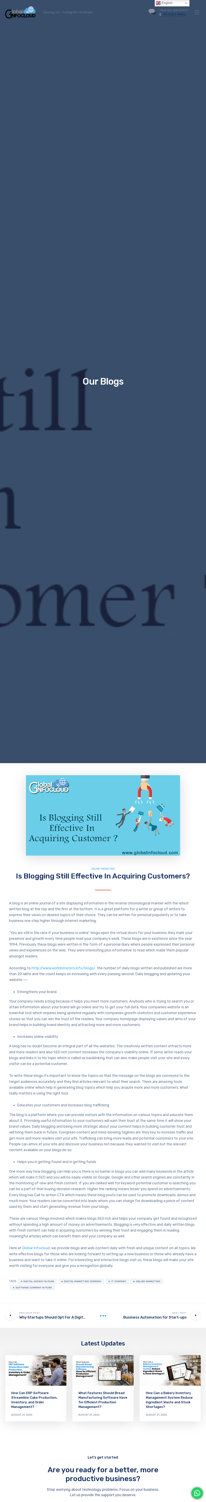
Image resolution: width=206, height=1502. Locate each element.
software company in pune (33, 1287)
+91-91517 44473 (174, 14)
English (166, 3)
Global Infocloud (36, 1248)
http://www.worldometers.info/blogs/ (63, 968)
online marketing (148, 1281)
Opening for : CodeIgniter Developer (68, 12)
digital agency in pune (38, 1281)
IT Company (118, 1281)
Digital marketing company (82, 1281)
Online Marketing (103, 868)
